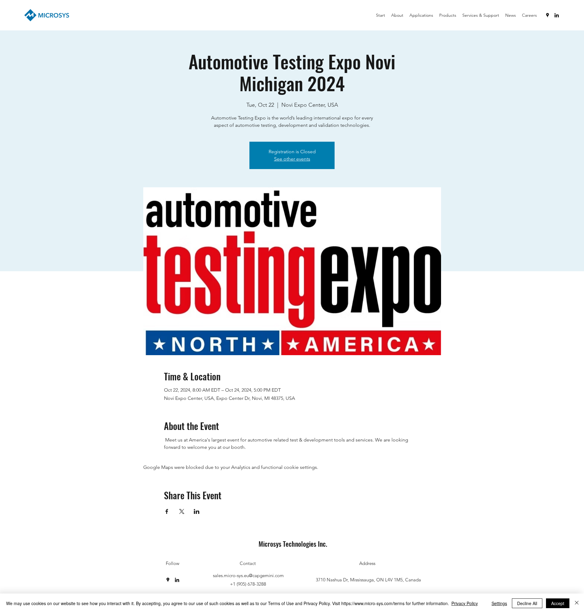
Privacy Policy (464, 603)
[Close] (576, 603)
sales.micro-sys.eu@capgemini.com (248, 575)
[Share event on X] (182, 511)
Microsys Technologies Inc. (293, 544)
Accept (557, 603)
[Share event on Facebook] (167, 511)
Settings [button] (499, 603)
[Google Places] (547, 15)
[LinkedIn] (557, 15)
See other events (292, 159)
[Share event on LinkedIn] (197, 511)
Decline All (527, 603)
